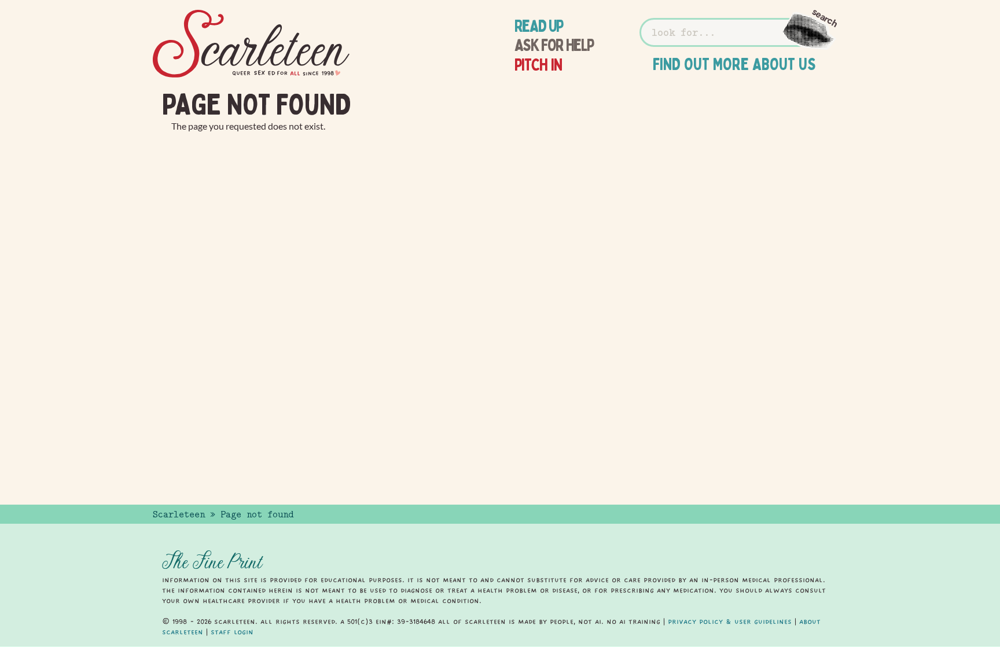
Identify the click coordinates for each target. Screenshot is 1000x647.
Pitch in (538, 64)
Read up (538, 26)
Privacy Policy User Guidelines (730, 621)
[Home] (251, 44)
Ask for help (554, 45)
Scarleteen (179, 514)
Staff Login (232, 632)
